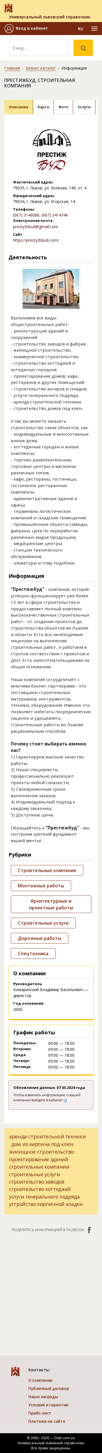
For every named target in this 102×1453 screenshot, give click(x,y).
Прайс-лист (39, 1413)
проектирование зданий (38, 1159)
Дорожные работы (39, 938)
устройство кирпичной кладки (46, 1204)
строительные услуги (34, 1174)
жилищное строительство (41, 1151)
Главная (12, 68)
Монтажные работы (41, 886)
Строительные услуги (43, 923)
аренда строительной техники (47, 1136)
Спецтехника (33, 953)
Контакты (39, 1369)
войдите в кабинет (47, 1100)
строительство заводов (36, 1181)
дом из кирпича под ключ (42, 1144)
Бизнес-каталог (41, 68)
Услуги (84, 106)
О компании (40, 1380)
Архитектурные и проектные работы (51, 904)
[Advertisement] (51, 1291)
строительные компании (39, 1166)
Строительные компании (47, 870)
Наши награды (43, 1396)
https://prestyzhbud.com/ (36, 240)
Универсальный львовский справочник (49, 17)
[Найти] (83, 48)
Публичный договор (48, 1388)
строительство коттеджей (40, 1189)
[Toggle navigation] (94, 28)
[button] (26, 28)
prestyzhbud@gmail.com (35, 226)
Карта (43, 106)
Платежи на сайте (46, 1421)
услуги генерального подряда (44, 1196)
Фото (63, 106)
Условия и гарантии (48, 1404)
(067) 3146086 (26, 215)
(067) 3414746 (55, 215)
